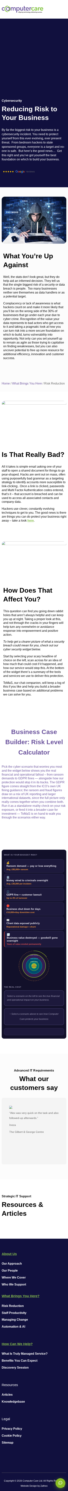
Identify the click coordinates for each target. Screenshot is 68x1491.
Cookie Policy (12, 1435)
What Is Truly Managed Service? (25, 1353)
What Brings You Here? (20, 1296)
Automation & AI (13, 1326)
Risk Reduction (13, 1305)
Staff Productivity (14, 1312)
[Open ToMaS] (60, 1483)
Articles (7, 1394)
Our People (10, 1270)
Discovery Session (15, 1367)
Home (6, 383)
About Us (9, 1254)
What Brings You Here (27, 383)
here (30, 520)
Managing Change (15, 1319)
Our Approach (12, 1263)
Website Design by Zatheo (34, 1486)
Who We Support (14, 1284)
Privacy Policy (12, 1428)
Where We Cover (14, 1277)
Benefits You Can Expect (19, 1360)
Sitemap (7, 1442)
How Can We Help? (17, 1344)
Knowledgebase (13, 1401)
